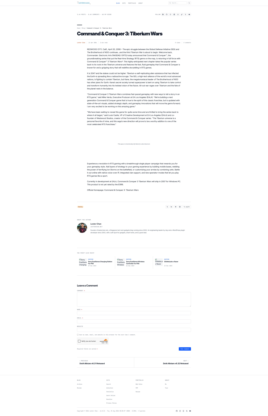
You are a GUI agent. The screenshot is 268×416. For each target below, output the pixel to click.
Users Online (110, 395)
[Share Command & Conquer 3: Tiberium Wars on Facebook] (175, 206)
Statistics (110, 392)
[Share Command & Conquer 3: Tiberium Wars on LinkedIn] (171, 206)
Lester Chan (81, 42)
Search (108, 384)
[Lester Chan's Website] (84, 2)
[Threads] (178, 14)
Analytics (109, 388)
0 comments (187, 42)
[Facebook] (163, 14)
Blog (118, 3)
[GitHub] (166, 14)
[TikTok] (181, 14)
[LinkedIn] (174, 14)
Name (79, 309)
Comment (81, 291)
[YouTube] (189, 14)
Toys (166, 388)
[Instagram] (170, 14)
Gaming (80, 207)
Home (78, 28)
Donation (109, 399)
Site (124, 3)
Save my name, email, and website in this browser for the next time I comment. (107, 335)
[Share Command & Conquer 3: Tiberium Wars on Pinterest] (180, 206)
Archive (79, 384)
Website (80, 326)
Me (165, 384)
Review (79, 388)
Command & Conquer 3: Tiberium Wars (119, 33)
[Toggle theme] (189, 2)
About (140, 3)
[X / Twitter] (185, 14)
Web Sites (139, 384)
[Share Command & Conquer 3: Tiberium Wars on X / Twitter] (167, 206)
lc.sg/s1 (187, 207)
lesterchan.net (96, 227)
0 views (177, 42)
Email (80, 318)
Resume (138, 392)
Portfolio (132, 3)
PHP (137, 388)
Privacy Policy (111, 403)
